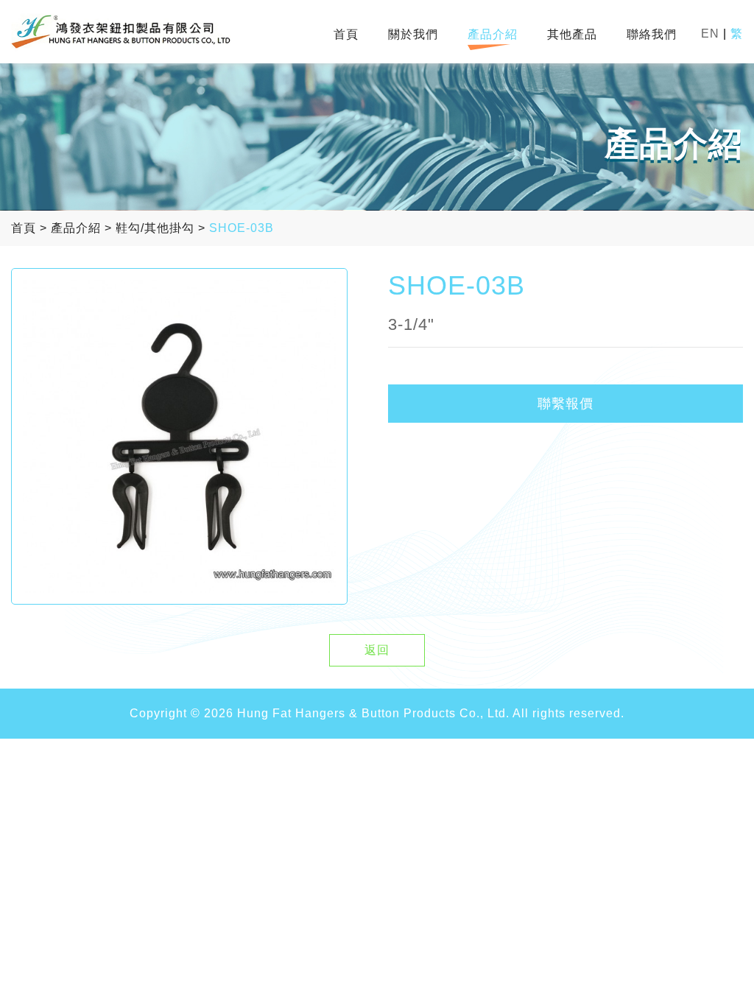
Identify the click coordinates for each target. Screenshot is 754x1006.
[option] (179, 436)
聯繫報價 (565, 403)
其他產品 (572, 34)
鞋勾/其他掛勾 (155, 228)
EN (710, 33)
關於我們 (413, 34)
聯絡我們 (652, 34)
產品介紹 (493, 34)
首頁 (346, 34)
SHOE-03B (241, 228)
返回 (377, 650)
